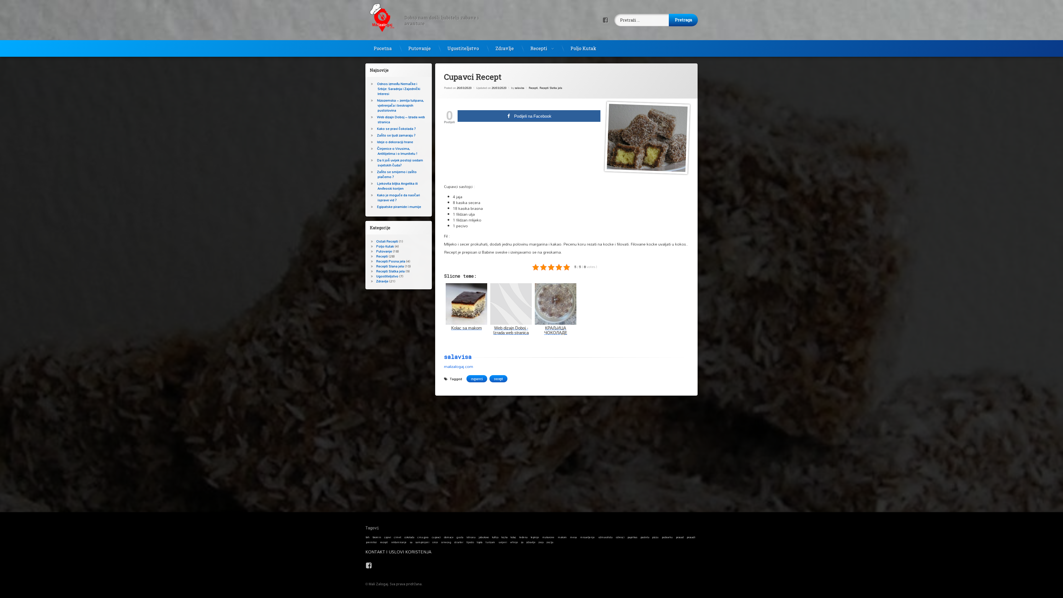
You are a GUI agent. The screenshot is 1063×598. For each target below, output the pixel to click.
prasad (680, 537)
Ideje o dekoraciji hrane (395, 142)
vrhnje (514, 542)
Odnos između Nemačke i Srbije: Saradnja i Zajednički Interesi (398, 89)
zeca (541, 542)
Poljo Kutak (583, 48)
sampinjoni (422, 542)
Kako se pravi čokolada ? (396, 128)
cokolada (409, 537)
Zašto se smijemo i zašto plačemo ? (397, 174)
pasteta (645, 537)
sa (411, 542)
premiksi (371, 542)
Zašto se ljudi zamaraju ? (396, 135)
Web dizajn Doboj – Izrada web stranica (401, 119)
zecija (549, 542)
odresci (620, 537)
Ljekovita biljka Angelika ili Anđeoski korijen (397, 186)
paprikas (632, 537)
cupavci (477, 379)
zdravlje (530, 542)
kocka (504, 537)
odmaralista (605, 537)
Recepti (538, 48)
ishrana (470, 537)
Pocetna (383, 48)
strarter (458, 542)
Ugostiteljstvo (463, 48)
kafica (495, 537)
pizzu (655, 537)
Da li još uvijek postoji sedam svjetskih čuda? (400, 162)
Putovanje (419, 48)
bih (368, 537)
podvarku (667, 537)
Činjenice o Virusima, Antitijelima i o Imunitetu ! (397, 151)
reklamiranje (399, 542)
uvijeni (503, 542)
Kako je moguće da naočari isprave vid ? (398, 197)
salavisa (519, 88)
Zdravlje (505, 48)
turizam (490, 542)
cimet (397, 537)
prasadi (691, 537)
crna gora (423, 537)
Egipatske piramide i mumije (399, 206)
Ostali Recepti (387, 241)
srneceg (446, 542)
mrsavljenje (587, 537)
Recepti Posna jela (390, 261)
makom (562, 537)
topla (480, 542)
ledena (523, 537)
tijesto (470, 542)
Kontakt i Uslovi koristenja (398, 552)
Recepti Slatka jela (551, 88)
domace (448, 537)
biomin (377, 537)
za (522, 542)
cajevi (387, 537)
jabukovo (484, 537)
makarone (548, 537)
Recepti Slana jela (390, 266)
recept (498, 379)
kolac (513, 537)
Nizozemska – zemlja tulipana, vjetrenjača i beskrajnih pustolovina (400, 105)
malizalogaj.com (458, 366)
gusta (459, 537)
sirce (435, 542)
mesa (573, 537)
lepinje (535, 537)
